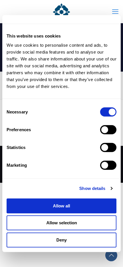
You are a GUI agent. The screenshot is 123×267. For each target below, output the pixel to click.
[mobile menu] (115, 11)
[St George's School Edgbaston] (61, 11)
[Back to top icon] (111, 255)
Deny (61, 239)
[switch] (108, 129)
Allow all (61, 205)
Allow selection (61, 222)
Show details (92, 188)
